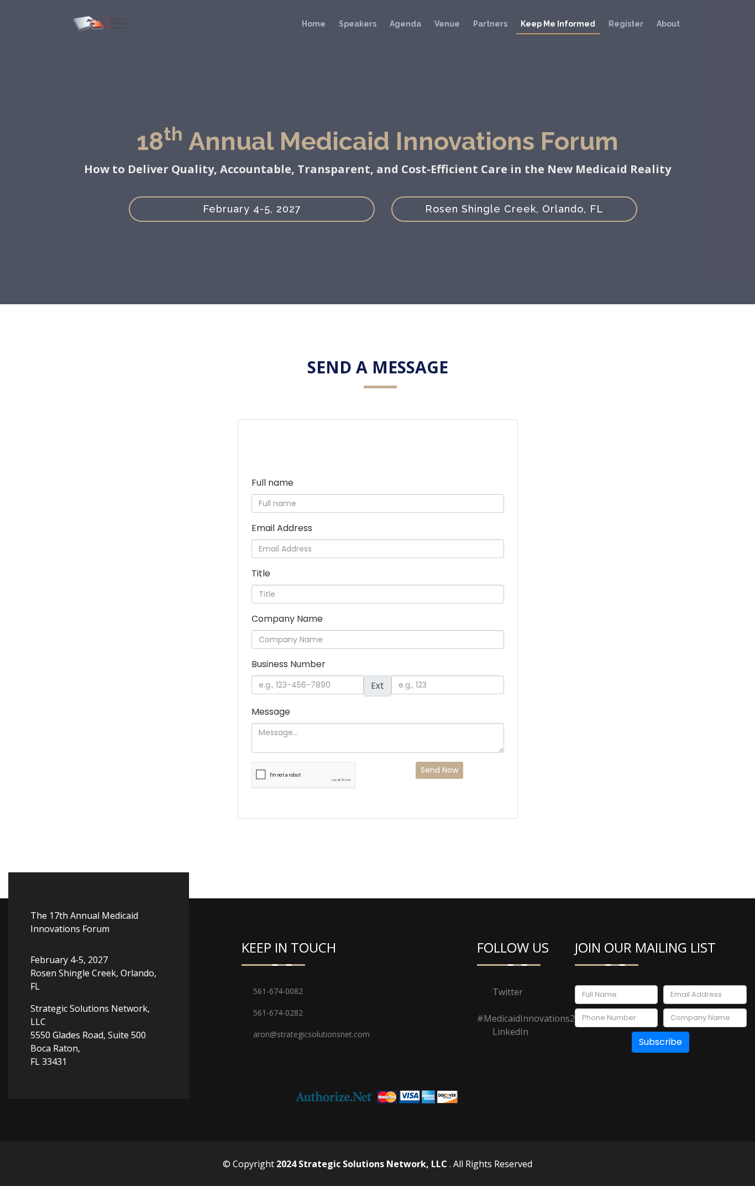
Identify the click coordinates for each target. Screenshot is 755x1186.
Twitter (507, 992)
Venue (447, 23)
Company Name (287, 618)
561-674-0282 (278, 1012)
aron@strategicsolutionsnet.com (291, 1034)
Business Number (288, 664)
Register (626, 23)
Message (270, 711)
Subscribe (660, 1042)
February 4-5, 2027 (252, 209)
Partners (490, 23)
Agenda (405, 23)
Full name (272, 482)
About (668, 23)
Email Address (281, 528)
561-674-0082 (278, 991)
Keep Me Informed (558, 23)
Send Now (439, 770)
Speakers (357, 23)
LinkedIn (510, 1032)
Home (314, 23)
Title (260, 573)
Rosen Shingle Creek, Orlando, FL (514, 209)
